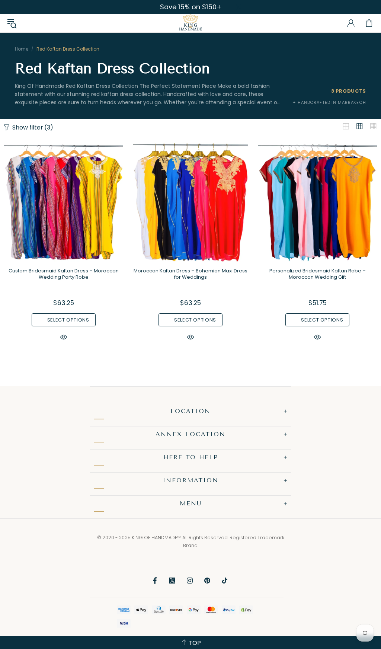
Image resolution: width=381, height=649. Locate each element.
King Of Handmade (190, 23)
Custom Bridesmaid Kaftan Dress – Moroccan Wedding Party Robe (64, 274)
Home (21, 49)
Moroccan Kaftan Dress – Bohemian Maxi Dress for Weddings (190, 274)
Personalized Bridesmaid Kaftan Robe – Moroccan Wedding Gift (317, 274)
